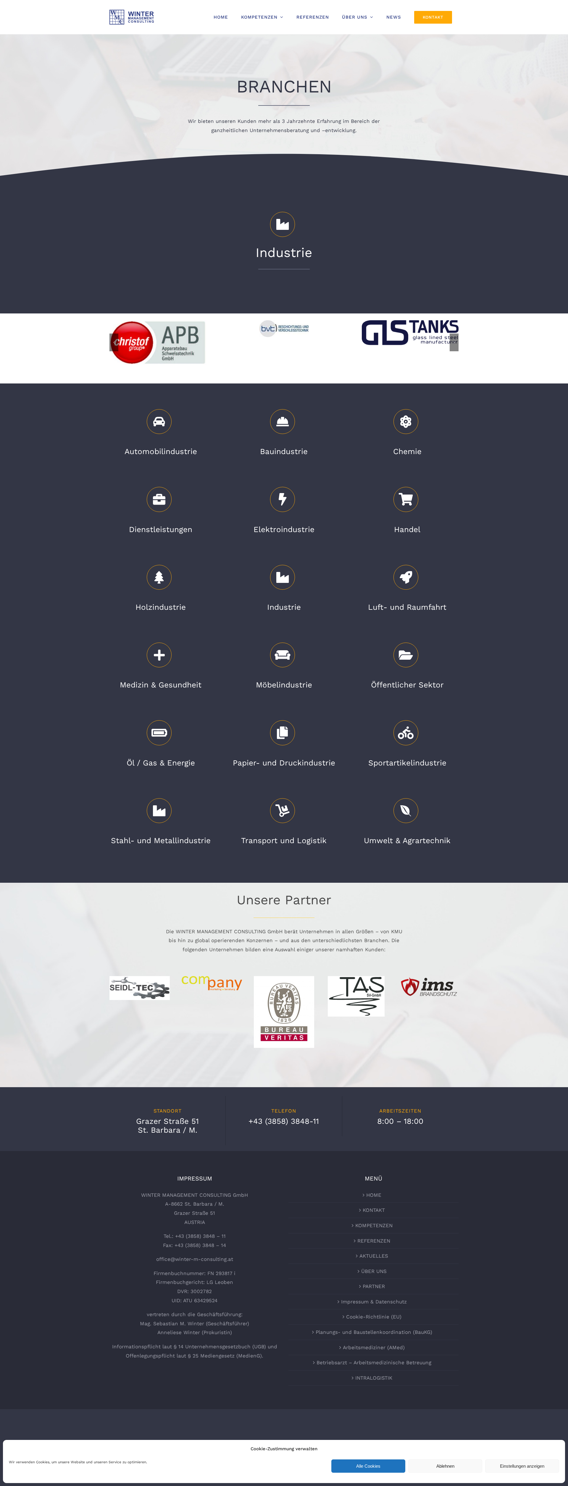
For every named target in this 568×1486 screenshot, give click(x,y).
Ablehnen (445, 1466)
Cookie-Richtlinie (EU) (373, 1317)
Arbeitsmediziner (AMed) (374, 1347)
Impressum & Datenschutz (374, 1302)
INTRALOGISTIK (373, 1378)
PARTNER (374, 1286)
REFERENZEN (373, 1241)
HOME (373, 1195)
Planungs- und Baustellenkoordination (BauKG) (374, 1332)
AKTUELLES (373, 1256)
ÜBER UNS (374, 1271)
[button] (113, 342)
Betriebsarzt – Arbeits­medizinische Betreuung (374, 1362)
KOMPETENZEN (374, 1225)
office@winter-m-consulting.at (194, 1259)
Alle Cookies (368, 1466)
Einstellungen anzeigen (522, 1466)
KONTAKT (374, 1210)
